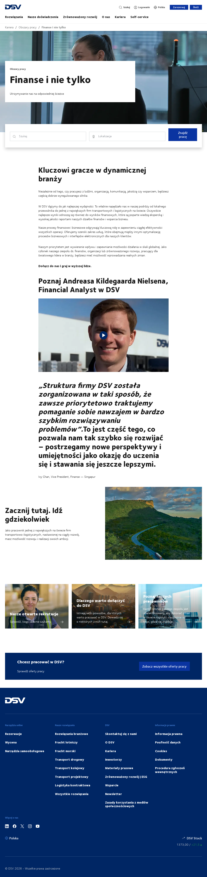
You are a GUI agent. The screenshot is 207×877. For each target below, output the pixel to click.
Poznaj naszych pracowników (157, 598)
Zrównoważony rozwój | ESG (126, 776)
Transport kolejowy (69, 768)
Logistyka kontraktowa (72, 785)
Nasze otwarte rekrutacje (34, 614)
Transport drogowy (69, 759)
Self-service (139, 17)
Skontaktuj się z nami (121, 733)
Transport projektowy (71, 776)
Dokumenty (163, 759)
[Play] (103, 335)
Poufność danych (168, 742)
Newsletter (113, 793)
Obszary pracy (28, 27)
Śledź (196, 7)
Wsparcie (111, 785)
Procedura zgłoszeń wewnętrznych (170, 770)
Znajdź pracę (183, 134)
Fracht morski (65, 751)
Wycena (11, 742)
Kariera (120, 17)
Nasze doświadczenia (43, 17)
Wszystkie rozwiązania (71, 793)
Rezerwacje (13, 733)
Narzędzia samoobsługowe (24, 751)
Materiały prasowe (119, 768)
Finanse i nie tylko (54, 27)
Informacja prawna (168, 733)
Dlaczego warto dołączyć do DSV (101, 602)
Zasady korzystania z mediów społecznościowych (126, 804)
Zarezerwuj (179, 7)
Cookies (161, 751)
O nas (106, 17)
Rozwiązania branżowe (71, 733)
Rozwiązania (14, 17)
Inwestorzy (113, 759)
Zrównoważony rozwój (80, 17)
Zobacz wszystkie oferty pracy (164, 666)
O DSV (109, 742)
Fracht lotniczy (66, 742)
